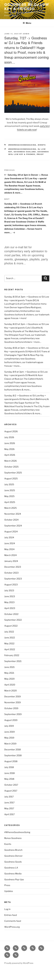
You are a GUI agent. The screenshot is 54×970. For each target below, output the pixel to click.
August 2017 (10, 790)
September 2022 (13, 620)
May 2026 (9, 449)
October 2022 (11, 614)
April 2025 (9, 502)
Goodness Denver (13, 856)
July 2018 (9, 767)
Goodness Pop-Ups (14, 879)
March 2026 (10, 461)
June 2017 (9, 802)
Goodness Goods (13, 862)
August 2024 (11, 531)
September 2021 (12, 661)
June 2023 (9, 596)
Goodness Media (12, 873)
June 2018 (9, 773)
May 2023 (9, 602)
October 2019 (11, 708)
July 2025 (9, 484)
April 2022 (9, 649)
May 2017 (9, 808)
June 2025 (9, 490)
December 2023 (12, 567)
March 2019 (10, 743)
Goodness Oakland (25, 152)
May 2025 (9, 496)
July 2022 (9, 631)
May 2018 (9, 779)
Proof (40, 154)
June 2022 (9, 637)
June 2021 (9, 667)
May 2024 (9, 549)
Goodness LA (11, 867)
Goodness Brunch (13, 850)
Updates (8, 891)
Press (7, 885)
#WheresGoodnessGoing (22, 145)
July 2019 (9, 726)
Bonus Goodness (13, 838)
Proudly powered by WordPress (18, 963)
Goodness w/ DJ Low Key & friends (26, 6)
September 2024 (13, 525)
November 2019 (12, 702)
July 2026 (9, 437)
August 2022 (11, 626)
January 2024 (11, 561)
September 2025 (13, 472)
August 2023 (11, 584)
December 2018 (12, 749)
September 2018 (13, 755)
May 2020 (9, 679)
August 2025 (11, 478)
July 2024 (9, 537)
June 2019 (9, 732)
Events (42, 145)
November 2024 (12, 514)
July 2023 (9, 590)
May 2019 (9, 737)
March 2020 (10, 690)
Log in (7, 909)
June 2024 (9, 543)
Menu (28, 22)
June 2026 (9, 443)
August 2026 (11, 431)
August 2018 (10, 761)
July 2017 (9, 796)
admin (26, 34)
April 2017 (9, 814)
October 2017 (11, 785)
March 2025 (10, 508)
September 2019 (13, 714)
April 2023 (9, 608)
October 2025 (11, 466)
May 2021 (9, 673)
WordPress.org (12, 927)
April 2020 (9, 684)
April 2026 (9, 455)
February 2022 (11, 655)
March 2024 (10, 555)
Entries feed (10, 915)
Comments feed (12, 921)
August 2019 (10, 720)
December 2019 (12, 696)
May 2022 (9, 643)
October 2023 (11, 573)
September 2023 (13, 578)
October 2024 (11, 519)
